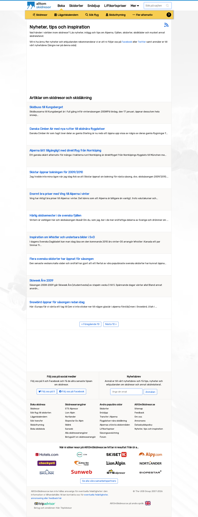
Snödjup (94, 6)
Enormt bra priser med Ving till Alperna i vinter (59, 194)
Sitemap (139, 408)
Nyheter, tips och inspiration (149, 429)
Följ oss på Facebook (72, 391)
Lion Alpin (70, 412)
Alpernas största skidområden (115, 425)
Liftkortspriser (115, 6)
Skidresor (41, 14)
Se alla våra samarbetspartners (99, 481)
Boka (61, 6)
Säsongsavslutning (109, 433)
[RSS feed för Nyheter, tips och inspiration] (166, 25)
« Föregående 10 (90, 324)
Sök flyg (93, 14)
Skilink (68, 425)
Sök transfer (36, 420)
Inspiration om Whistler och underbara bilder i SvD (62, 237)
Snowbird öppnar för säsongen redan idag (57, 302)
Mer (134, 6)
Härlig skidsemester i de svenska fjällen (55, 215)
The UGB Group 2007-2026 (149, 491)
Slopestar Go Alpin (74, 420)
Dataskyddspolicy (143, 425)
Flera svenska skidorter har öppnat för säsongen (62, 259)
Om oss (138, 416)
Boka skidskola (37, 429)
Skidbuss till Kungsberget (46, 107)
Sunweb (69, 429)
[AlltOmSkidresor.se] (39, 5)
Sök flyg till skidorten (40, 412)
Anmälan (150, 392)
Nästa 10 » (111, 324)
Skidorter (76, 6)
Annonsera (140, 420)
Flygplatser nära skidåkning (113, 420)
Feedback (139, 412)
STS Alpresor (71, 408)
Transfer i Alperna (108, 416)
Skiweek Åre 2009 (41, 280)
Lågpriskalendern (67, 14)
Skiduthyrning (117, 14)
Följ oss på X (48, 391)
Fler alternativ (144, 14)
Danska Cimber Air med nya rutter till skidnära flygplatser (67, 128)
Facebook (127, 41)
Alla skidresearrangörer (76, 433)
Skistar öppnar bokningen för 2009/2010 (56, 172)
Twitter (142, 41)
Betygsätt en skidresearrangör (80, 437)
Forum (103, 437)
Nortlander (70, 416)
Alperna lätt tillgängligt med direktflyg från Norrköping (65, 150)
